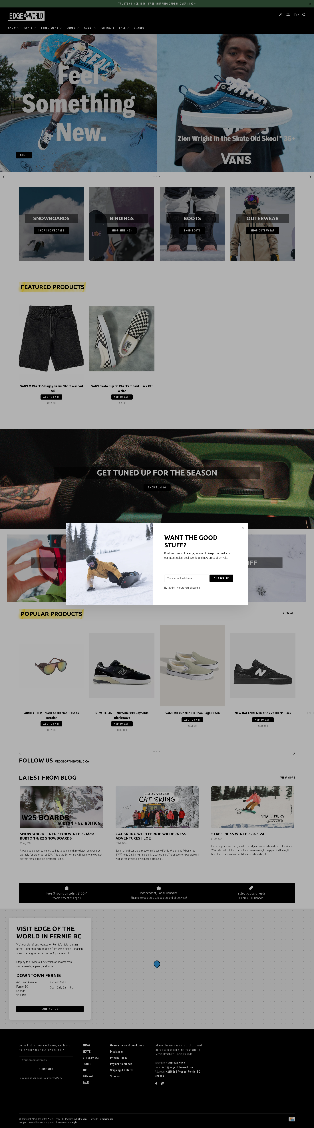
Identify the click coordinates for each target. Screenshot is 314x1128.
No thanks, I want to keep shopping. (182, 587)
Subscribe (221, 578)
